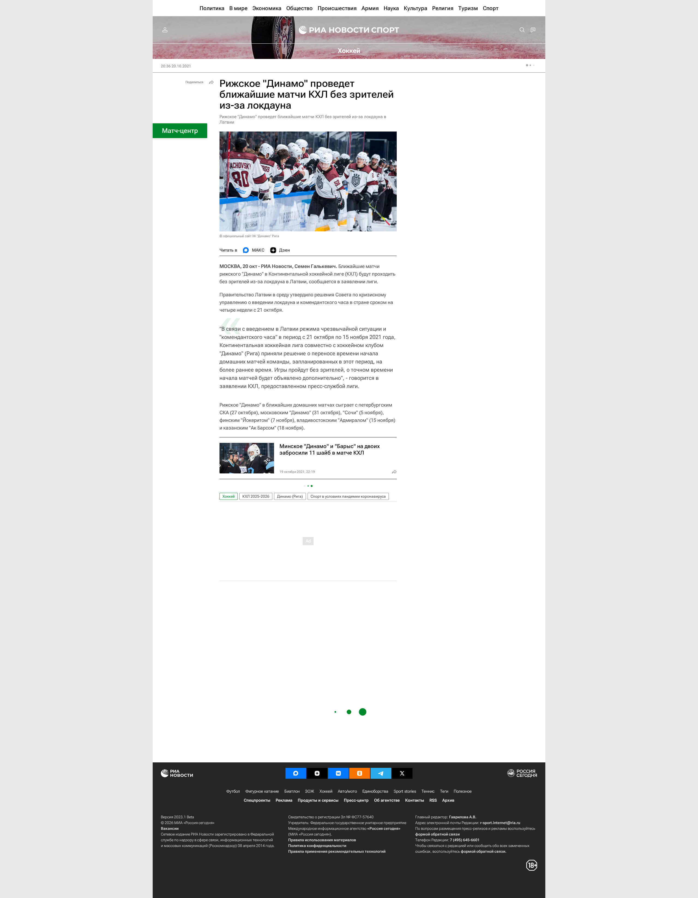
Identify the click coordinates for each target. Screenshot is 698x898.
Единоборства (375, 791)
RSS (433, 800)
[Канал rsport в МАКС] (295, 773)
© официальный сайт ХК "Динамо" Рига (249, 236)
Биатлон (292, 791)
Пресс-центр (356, 800)
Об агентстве (387, 800)
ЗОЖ (309, 791)
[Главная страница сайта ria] (330, 30)
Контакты (414, 800)
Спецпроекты (257, 800)
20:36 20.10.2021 (176, 66)
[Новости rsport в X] (402, 773)
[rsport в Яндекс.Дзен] (317, 773)
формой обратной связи (437, 834)
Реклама (284, 800)
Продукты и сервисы (318, 800)
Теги (444, 791)
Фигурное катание (262, 791)
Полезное (463, 791)
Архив (448, 800)
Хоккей (228, 496)
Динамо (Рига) (290, 496)
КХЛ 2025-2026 (255, 496)
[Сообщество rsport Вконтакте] (338, 773)
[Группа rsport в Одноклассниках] (359, 773)
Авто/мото (347, 791)
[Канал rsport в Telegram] (381, 773)
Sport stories (405, 791)
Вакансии (170, 828)
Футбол (233, 791)
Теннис (428, 791)
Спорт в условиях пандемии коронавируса (348, 496)
